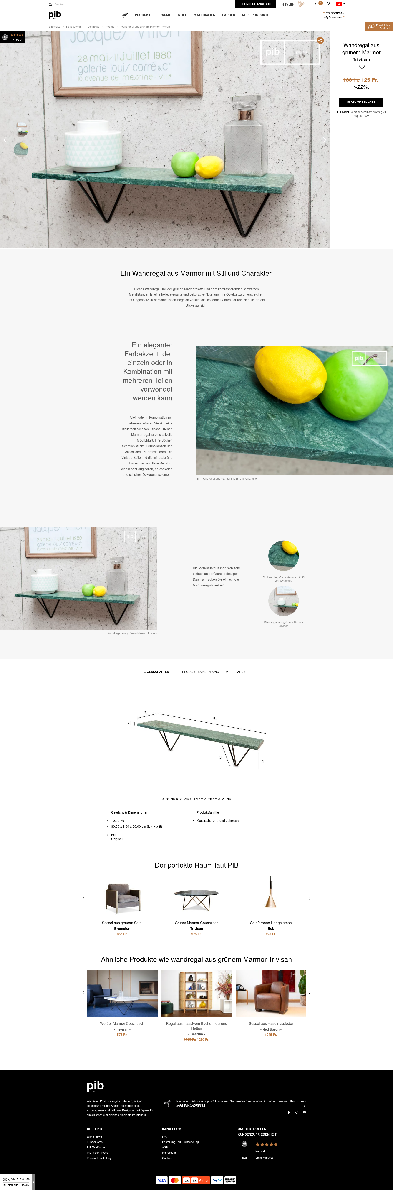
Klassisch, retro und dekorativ (217, 820)
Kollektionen (74, 26)
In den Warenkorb (361, 102)
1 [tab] (21, 129)
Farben (228, 14)
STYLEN (288, 4)
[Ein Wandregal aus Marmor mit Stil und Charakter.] (283, 555)
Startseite (54, 26)
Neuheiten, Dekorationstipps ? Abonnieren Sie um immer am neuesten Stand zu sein (241, 1101)
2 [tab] (21, 149)
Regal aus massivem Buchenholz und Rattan (196, 1028)
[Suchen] (50, 4)
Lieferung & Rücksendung (197, 672)
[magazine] (125, 15)
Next (324, 140)
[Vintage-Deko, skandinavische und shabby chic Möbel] (58, 15)
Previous (5, 140)
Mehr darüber (237, 672)
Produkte (144, 14)
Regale (109, 26)
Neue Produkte (255, 14)
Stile (182, 14)
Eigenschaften (156, 672)
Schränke (93, 26)
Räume (165, 14)
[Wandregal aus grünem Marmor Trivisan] (283, 601)
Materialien (204, 14)
